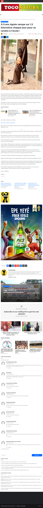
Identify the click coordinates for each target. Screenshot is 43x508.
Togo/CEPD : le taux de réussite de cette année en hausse (20, 351)
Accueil (2, 19)
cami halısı (8, 372)
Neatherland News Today (4, 485)
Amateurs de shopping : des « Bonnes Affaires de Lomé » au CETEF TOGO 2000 (14, 461)
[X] (11, 277)
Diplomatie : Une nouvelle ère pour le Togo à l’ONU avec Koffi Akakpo (12, 465)
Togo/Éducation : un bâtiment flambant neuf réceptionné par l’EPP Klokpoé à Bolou (36, 350)
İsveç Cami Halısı (10, 411)
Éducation (5, 19)
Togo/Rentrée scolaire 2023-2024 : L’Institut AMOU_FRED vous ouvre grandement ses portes (7, 351)
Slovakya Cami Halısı (11, 421)
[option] (21, 291)
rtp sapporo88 (3, 482)
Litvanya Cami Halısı (11, 392)
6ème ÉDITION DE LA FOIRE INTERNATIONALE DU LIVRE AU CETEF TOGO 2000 (13, 291)
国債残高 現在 (3, 479)
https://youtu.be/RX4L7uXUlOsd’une (8, 122)
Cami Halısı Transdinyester (5, 488)
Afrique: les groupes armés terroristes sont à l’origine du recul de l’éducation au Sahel (6, 184)
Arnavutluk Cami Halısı (11, 383)
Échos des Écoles (10, 19)
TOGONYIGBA (5, 33)
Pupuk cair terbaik (3, 476)
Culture (5, 286)
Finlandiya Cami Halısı (11, 362)
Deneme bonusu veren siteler (13, 441)
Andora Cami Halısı (10, 402)
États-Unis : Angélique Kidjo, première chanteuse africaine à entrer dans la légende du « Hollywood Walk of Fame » (19, 463)
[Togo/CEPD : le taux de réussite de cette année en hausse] (21, 345)
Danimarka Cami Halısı (11, 431)
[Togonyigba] (21, 7)
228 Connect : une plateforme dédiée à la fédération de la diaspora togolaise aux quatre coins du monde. (19, 1)
